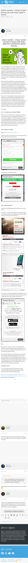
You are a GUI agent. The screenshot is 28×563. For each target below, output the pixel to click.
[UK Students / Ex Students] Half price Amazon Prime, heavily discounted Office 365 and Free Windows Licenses (14, 375)
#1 (26, 36)
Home (13, 561)
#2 (26, 433)
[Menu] (2, 2)
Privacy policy (19, 559)
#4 (26, 499)
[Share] (24, 36)
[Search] (26, 2)
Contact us (3, 559)
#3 (26, 471)
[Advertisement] (14, 23)
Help (9, 561)
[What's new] (23, 2)
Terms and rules (11, 559)
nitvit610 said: (5, 476)
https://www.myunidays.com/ (12, 132)
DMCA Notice (4, 561)
